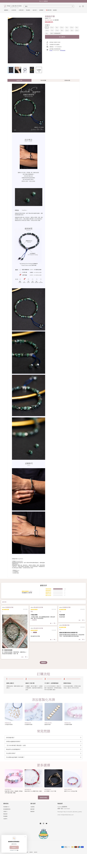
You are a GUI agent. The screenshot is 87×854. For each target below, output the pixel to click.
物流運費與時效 (6, 809)
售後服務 (5, 816)
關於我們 (32, 809)
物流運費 (43, 80)
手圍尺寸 (5, 811)
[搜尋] (72, 6)
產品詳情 (19, 80)
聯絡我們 (32, 811)
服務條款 (31, 852)
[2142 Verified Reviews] (43, 839)
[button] (6, 10)
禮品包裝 (5, 814)
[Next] (40, 40)
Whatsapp (62, 50)
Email (51, 50)
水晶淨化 (5, 818)
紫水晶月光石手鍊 (38, 607)
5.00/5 (30, 591)
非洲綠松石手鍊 (9, 607)
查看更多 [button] (34, 620)
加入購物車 (62, 37)
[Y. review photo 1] (15, 631)
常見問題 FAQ (6, 806)
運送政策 (35, 852)
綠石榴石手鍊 (66, 625)
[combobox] (49, 6)
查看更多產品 (43, 797)
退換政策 (67, 80)
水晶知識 (32, 806)
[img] (5, 609)
